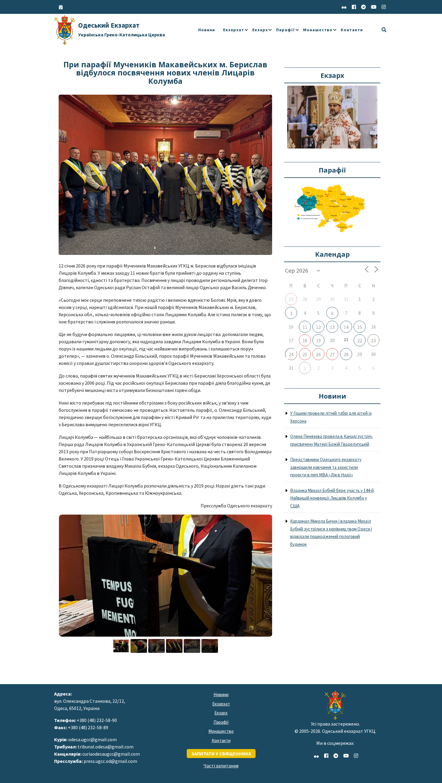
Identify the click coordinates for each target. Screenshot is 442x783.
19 (318, 341)
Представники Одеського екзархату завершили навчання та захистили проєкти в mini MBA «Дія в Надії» (325, 467)
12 (318, 327)
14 (346, 327)
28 (346, 354)
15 (359, 327)
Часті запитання (221, 766)
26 (318, 354)
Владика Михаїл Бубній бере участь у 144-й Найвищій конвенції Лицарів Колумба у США (332, 498)
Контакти (352, 29)
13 (332, 327)
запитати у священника (221, 754)
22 (359, 341)
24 (291, 354)
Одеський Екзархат (121, 29)
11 (304, 327)
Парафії (285, 29)
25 (304, 354)
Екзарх (260, 29)
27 (291, 299)
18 (304, 341)
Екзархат (233, 29)
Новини (206, 29)
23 (373, 341)
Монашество (318, 29)
